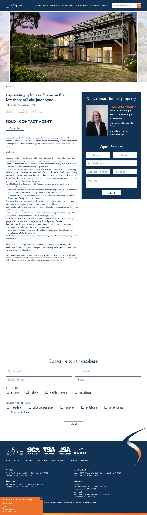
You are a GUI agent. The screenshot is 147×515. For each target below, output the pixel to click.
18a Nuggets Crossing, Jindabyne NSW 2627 (25, 484)
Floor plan (15, 128)
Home (38, 6)
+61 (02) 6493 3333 (91, 497)
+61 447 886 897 (90, 489)
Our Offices (94, 6)
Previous (14, 46)
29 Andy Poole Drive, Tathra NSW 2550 (91, 486)
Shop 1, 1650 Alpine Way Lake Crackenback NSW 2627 (97, 473)
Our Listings (55, 6)
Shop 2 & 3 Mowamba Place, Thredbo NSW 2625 (27, 473)
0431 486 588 (9, 512)
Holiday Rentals (81, 6)
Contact (105, 6)
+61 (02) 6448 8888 (24, 486)
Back (11, 86)
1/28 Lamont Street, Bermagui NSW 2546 (91, 494)
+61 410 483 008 (90, 475)
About (45, 6)
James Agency (91, 502)
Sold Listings (67, 6)
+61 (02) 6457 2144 (24, 475)
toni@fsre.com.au (119, 131)
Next (133, 46)
